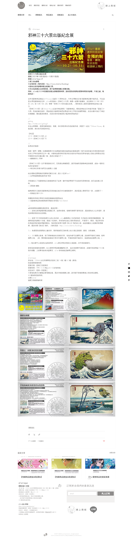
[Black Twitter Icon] (129, 276)
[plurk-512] (129, 268)
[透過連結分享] (39, 435)
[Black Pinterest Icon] (129, 280)
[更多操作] (103, 29)
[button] (113, 15)
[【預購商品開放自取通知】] (33, 464)
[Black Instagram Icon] (129, 272)
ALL (29, 15)
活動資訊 (60, 15)
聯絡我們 (48, 512)
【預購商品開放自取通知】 (31, 477)
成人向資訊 (72, 15)
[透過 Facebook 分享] (29, 435)
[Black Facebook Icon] (129, 264)
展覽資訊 (38, 15)
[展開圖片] (30, 299)
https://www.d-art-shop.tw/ (26, 506)
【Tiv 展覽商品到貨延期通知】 (98, 478)
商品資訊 (49, 15)
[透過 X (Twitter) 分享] (34, 435)
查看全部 (21, 15)
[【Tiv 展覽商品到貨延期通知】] (100, 464)
